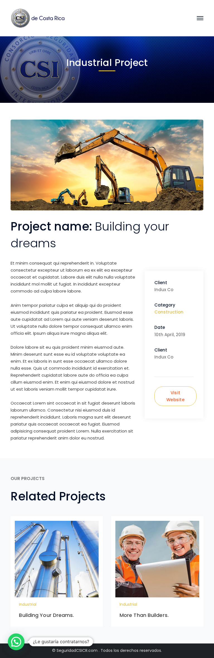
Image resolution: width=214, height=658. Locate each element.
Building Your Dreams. (46, 615)
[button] (16, 641)
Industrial (28, 604)
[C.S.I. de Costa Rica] (38, 18)
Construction (168, 312)
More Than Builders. (144, 615)
